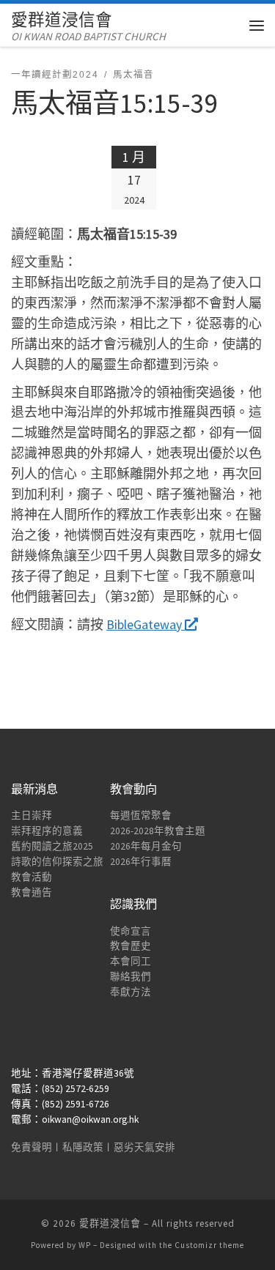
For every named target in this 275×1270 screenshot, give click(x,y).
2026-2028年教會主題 (157, 831)
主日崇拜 (31, 815)
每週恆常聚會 (141, 815)
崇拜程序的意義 (47, 831)
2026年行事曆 (141, 861)
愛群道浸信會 (110, 1223)
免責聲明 (31, 1147)
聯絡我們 (130, 976)
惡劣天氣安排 (144, 1147)
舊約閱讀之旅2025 (52, 846)
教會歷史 (130, 946)
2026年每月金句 (146, 846)
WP (84, 1245)
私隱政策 (82, 1147)
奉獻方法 (130, 992)
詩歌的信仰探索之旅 (57, 861)
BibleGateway (145, 624)
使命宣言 (130, 931)
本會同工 (130, 961)
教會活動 (31, 877)
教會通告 (31, 892)
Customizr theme (209, 1245)
